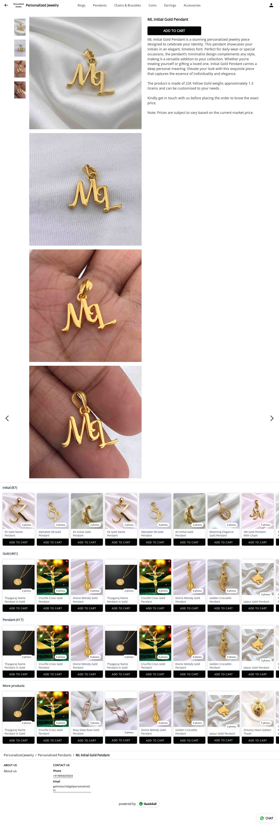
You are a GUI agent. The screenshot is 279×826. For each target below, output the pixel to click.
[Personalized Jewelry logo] (18, 5)
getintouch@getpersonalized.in (72, 788)
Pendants (100, 5)
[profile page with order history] (271, 5)
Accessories (192, 5)
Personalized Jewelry (42, 5)
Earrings (170, 5)
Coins (153, 5)
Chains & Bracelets (127, 5)
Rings (81, 5)
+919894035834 (63, 776)
